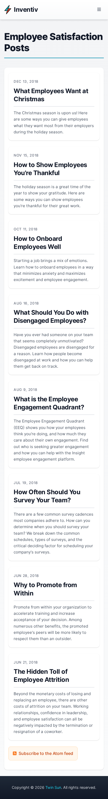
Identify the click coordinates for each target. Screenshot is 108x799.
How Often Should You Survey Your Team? (47, 496)
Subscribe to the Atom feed (46, 753)
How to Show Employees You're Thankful (50, 169)
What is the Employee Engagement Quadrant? (49, 403)
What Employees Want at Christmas (51, 95)
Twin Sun (53, 787)
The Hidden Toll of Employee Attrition (41, 675)
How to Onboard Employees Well (38, 243)
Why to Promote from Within (45, 589)
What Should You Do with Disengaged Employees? (51, 316)
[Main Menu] (99, 9)
